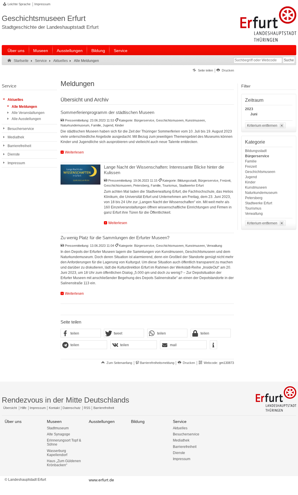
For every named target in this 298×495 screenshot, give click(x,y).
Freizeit (251, 167)
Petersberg (253, 198)
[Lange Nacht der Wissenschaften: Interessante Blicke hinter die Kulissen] (80, 174)
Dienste (179, 453)
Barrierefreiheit (103, 408)
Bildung (98, 50)
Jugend (251, 177)
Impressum (42, 4)
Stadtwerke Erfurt (258, 203)
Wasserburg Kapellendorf (57, 453)
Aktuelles (180, 428)
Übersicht (10, 408)
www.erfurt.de (101, 480)
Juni (253, 114)
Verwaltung (254, 214)
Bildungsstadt (256, 151)
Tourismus (253, 208)
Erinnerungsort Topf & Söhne (64, 442)
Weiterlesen (74, 152)
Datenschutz (72, 408)
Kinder (250, 182)
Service (120, 50)
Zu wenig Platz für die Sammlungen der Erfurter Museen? (115, 237)
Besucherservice (186, 434)
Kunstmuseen (256, 187)
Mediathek (181, 440)
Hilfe (23, 408)
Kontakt (54, 408)
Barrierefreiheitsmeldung (157, 362)
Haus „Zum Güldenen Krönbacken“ (64, 463)
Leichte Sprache (19, 4)
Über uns (16, 50)
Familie (251, 161)
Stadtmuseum (58, 428)
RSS (87, 408)
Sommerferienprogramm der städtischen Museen (107, 112)
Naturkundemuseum (261, 193)
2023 (249, 109)
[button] (80, 333)
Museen (40, 50)
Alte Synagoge (58, 434)
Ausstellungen (70, 50)
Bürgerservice (257, 156)
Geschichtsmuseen (260, 172)
